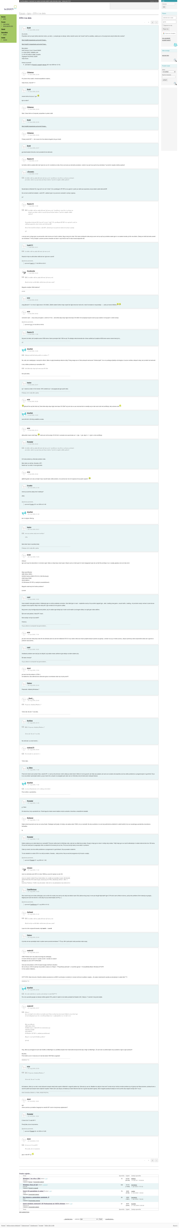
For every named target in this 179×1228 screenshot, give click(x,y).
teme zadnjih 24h (8, 26)
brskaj (5, 34)
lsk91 (24, 1199)
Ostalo (3, 37)
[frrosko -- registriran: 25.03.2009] (24, 486)
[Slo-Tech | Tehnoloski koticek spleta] (10, 8)
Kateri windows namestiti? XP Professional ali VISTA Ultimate (44, 1204)
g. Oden (30, 768)
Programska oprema (34, 1200)
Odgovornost (25, 1225)
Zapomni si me (167, 25)
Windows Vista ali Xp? (30, 1185)
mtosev (29, 868)
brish (29, 555)
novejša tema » (109, 1219)
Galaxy (29, 683)
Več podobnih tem (24, 1212)
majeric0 (30, 950)
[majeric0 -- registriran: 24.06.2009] (24, 951)
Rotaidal (30, 442)
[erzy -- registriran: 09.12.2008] (24, 299)
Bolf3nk (30, 721)
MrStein (133, 1178)
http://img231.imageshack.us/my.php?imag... (34, 44)
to (33, 518)
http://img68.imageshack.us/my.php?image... (34, 40)
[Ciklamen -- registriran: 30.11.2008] (24, 73)
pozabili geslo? (166, 40)
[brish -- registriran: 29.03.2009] (24, 556)
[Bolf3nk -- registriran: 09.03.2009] (24, 722)
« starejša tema (68, 1219)
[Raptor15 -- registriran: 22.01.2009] (24, 160)
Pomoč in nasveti (37, 64)
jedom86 (25, 1186)
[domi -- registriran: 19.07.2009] (24, 669)
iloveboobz (31, 271)
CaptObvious (31, 889)
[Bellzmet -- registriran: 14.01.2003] (24, 819)
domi (29, 668)
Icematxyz (134, 1185)
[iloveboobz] (24, 272)
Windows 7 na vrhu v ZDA (31, 1178)
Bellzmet (30, 818)
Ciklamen (30, 72)
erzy (28, 298)
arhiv (4, 19)
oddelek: (77, 1219)
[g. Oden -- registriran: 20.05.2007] (24, 769)
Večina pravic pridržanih (13, 1225)
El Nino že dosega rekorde (34, 1)
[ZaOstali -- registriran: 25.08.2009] (24, 913)
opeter (133, 1191)
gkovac (44, 64)
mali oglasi (6, 24)
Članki (3, 29)
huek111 (30, 245)
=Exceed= (30, 172)
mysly (24, 1193)
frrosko (29, 486)
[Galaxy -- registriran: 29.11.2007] (24, 684)
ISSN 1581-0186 (49, 1225)
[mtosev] (24, 869)
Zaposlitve (4, 32)
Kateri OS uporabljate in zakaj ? (34, 1191)
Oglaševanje (33, 1225)
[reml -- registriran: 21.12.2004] (24, 598)
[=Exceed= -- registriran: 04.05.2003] (24, 172)
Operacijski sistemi (38, 1182)
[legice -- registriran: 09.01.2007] (24, 383)
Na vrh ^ (175, 1225)
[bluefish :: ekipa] (24, 350)
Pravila (3, 1225)
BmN (29, 28)
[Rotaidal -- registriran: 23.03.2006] (24, 443)
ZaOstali (30, 912)
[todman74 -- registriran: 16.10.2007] (24, 748)
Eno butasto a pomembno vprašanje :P (36, 1197)
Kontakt (41, 1225)
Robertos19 (26, 1205)
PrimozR (25, 1180)
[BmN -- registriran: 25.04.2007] (24, 29)
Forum (3, 22)
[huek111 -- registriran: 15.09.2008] (24, 246)
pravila (5, 40)
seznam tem (165, 55)
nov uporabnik (166, 38)
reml (28, 597)
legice (29, 383)
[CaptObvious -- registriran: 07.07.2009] (24, 890)
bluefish (30, 349)
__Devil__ (30, 698)
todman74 (30, 748)
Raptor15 (30, 159)
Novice (3, 17)
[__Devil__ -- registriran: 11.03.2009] (24, 699)
